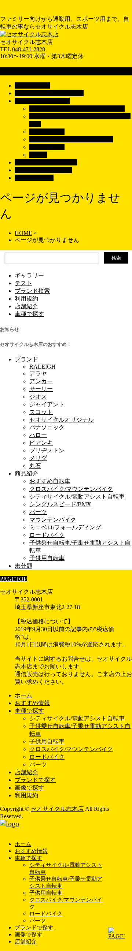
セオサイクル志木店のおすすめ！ (36, 344)
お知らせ (9, 329)
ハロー (38, 435)
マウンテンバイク (52, 519)
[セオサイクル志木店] (29, 34)
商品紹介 (26, 473)
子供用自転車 (47, 131)
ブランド (26, 359)
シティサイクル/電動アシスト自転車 (77, 108)
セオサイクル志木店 (57, 809)
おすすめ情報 (32, 703)
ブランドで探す (35, 780)
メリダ (38, 458)
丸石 (35, 466)
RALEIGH (42, 366)
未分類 (23, 566)
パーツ (38, 155)
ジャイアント (47, 404)
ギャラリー (29, 275)
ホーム (23, 695)
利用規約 (26, 298)
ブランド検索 (32, 291)
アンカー (41, 381)
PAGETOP (13, 579)
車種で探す (29, 314)
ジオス (38, 397)
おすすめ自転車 (49, 481)
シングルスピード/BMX (60, 504)
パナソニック (47, 427)
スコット (41, 412)
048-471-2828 (28, 49)
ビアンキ (41, 443)
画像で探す (29, 787)
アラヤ (38, 373)
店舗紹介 (26, 306)
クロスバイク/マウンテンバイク (71, 139)
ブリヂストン (47, 450)
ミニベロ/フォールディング (65, 527)
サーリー (41, 389)
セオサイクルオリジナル (61, 420)
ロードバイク (47, 147)
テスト (23, 283)
